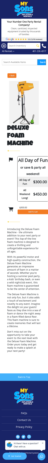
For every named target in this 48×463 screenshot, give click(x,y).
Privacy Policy (24, 427)
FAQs (24, 413)
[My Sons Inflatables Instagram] (29, 437)
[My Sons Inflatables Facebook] (18, 437)
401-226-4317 (39, 51)
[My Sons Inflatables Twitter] (23, 437)
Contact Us (24, 420)
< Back (12, 75)
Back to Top (24, 377)
